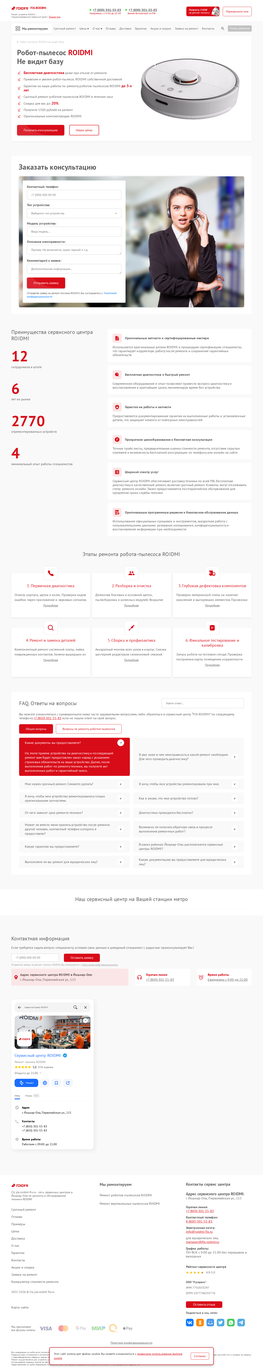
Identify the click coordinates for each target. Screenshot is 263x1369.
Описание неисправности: (46, 242)
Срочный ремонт (65, 28)
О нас (96, 28)
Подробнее (50, 605)
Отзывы (111, 28)
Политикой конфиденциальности (100, 964)
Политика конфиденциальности (131, 1343)
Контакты (208, 28)
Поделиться (190, 1322)
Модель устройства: (42, 223)
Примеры (18, 1224)
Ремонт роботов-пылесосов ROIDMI (126, 1195)
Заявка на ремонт (186, 28)
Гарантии (141, 28)
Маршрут (30, 1082)
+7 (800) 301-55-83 (107, 10)
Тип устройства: (38, 205)
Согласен (200, 1356)
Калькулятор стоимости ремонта (35, 1282)
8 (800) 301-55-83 (199, 1221)
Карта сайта (20, 1307)
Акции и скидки (160, 28)
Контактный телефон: (43, 187)
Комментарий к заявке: (44, 260)
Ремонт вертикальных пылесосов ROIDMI (130, 1203)
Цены (83, 28)
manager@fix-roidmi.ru (202, 1242)
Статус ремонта (240, 28)
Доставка (125, 28)
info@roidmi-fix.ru (199, 1232)
